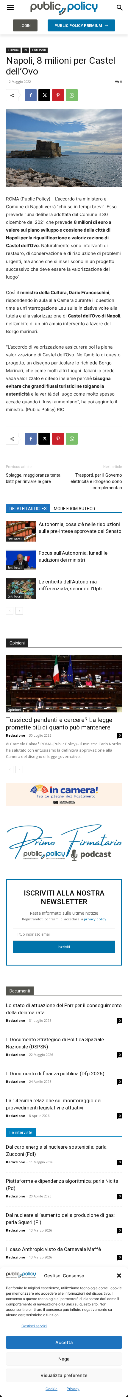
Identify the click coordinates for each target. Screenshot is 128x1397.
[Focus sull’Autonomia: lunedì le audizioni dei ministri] (21, 560)
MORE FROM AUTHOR (74, 508)
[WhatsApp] (72, 95)
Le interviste (21, 1132)
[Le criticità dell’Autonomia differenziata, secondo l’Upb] (21, 588)
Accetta (64, 1342)
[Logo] (64, 8)
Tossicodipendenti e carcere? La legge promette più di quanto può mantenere (59, 723)
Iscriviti (64, 946)
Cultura (13, 50)
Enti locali (39, 50)
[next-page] (19, 611)
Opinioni (14, 710)
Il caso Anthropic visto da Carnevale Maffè (53, 1249)
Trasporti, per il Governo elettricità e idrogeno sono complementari (96, 481)
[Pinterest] (58, 95)
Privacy (73, 1389)
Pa (25, 50)
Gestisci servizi (34, 1326)
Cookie (51, 1389)
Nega (64, 1359)
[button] (119, 1276)
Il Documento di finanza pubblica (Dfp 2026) (55, 1074)
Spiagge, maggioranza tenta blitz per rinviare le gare (33, 478)
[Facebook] (31, 95)
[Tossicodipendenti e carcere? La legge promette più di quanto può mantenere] (64, 683)
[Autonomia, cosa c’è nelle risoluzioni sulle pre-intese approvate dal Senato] (21, 531)
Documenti (20, 991)
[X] (44, 95)
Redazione (15, 735)
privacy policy (95, 919)
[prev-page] (9, 611)
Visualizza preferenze (64, 1375)
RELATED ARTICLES (28, 508)
